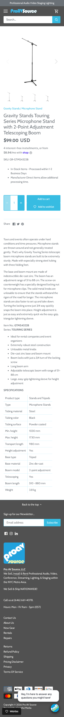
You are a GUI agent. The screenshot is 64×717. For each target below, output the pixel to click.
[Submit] (56, 19)
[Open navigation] (6, 11)
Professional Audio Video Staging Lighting (32, 3)
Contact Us (10, 617)
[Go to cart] (56, 11)
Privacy (8, 666)
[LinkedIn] (16, 533)
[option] (32, 61)
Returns (8, 646)
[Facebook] (5, 533)
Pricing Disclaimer (13, 661)
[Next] (56, 61)
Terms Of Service (13, 671)
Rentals (8, 633)
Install (16, 573)
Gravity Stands (12, 108)
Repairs (8, 638)
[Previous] (8, 61)
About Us (9, 622)
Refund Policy (11, 651)
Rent (25, 573)
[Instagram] (11, 533)
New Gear (9, 628)
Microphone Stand (32, 108)
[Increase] (21, 202)
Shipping (8, 656)
